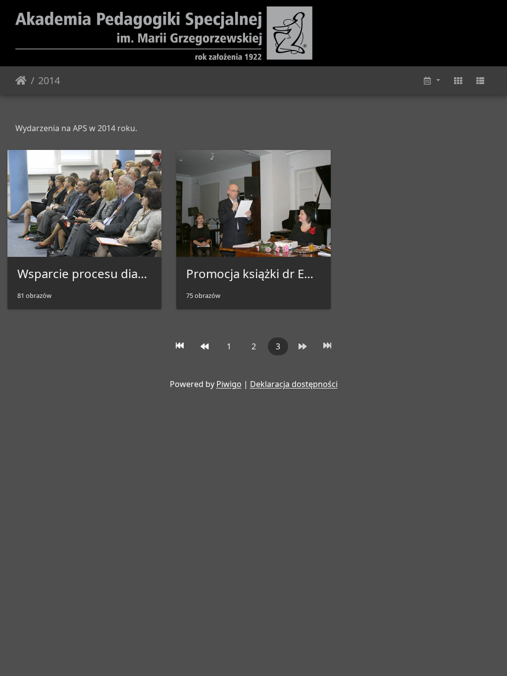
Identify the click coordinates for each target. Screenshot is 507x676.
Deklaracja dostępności (294, 384)
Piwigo (229, 384)
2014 (49, 80)
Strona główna (21, 80)
